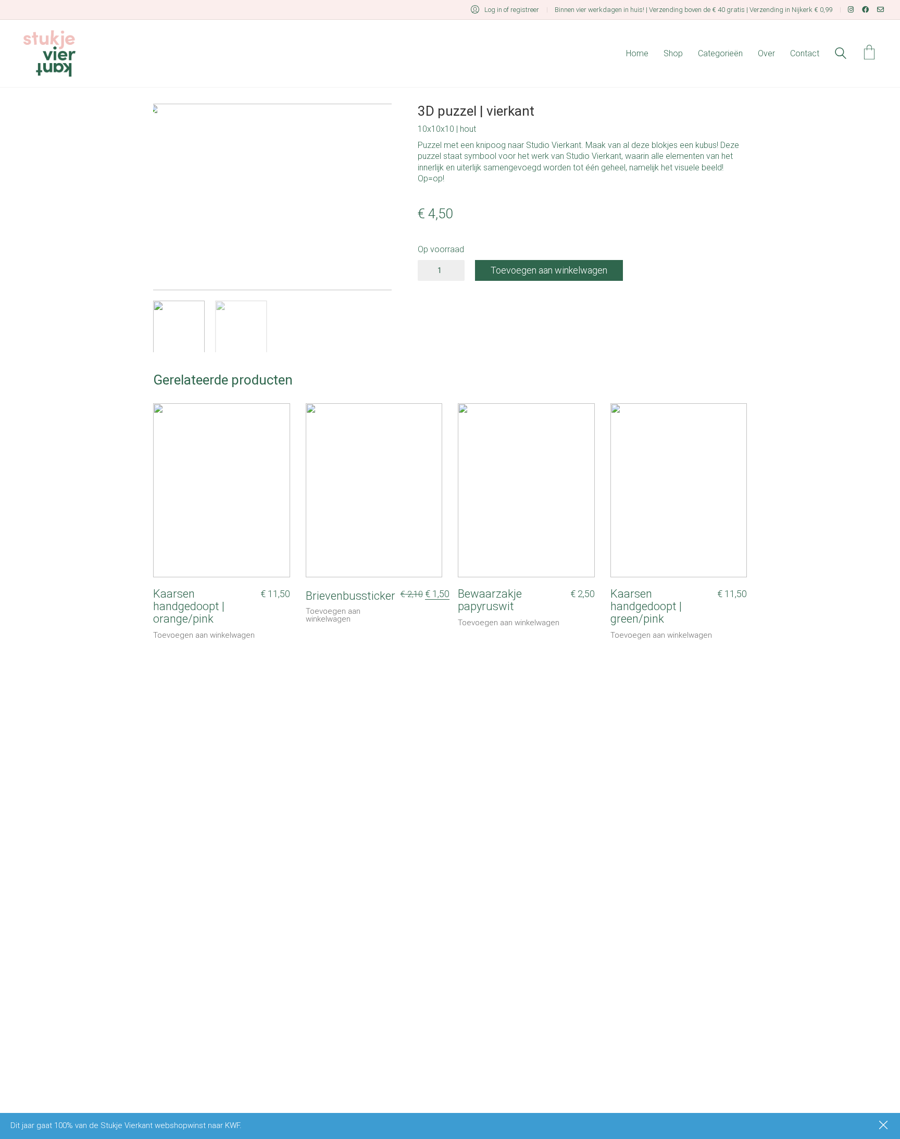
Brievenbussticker (350, 596)
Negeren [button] (884, 1126)
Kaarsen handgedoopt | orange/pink (188, 606)
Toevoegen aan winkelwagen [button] (204, 635)
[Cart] (869, 53)
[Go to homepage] (49, 53)
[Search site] (840, 54)
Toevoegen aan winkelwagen (549, 270)
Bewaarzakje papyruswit (490, 600)
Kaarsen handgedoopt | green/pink (646, 606)
